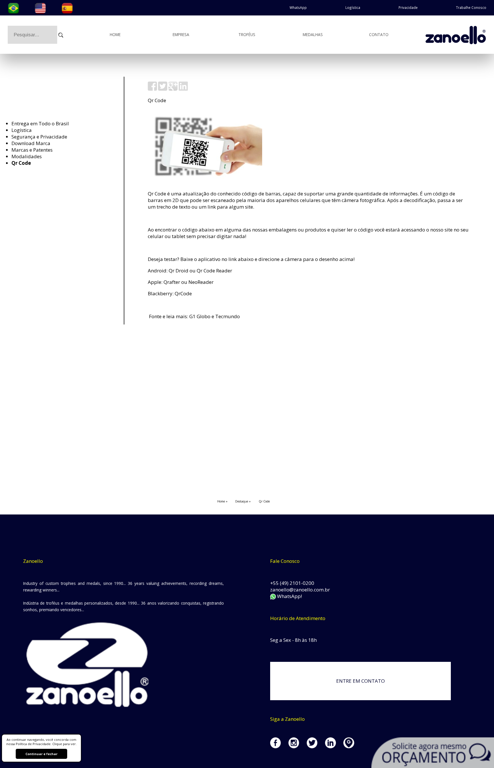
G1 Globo (199, 316)
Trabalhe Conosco (471, 7)
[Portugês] (13, 7)
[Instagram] (297, 746)
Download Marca (30, 143)
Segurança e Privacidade (39, 136)
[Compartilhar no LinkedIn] (183, 89)
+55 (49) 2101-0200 (292, 583)
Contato (379, 34)
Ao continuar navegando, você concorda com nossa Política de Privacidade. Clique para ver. (41, 741)
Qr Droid (178, 270)
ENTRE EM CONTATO (360, 681)
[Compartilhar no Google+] (173, 89)
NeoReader (201, 282)
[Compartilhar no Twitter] (162, 89)
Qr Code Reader (214, 270)
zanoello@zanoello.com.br (300, 589)
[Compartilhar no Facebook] (152, 89)
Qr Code (21, 163)
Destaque (241, 501)
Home (115, 34)
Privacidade (408, 7)
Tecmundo (227, 316)
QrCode (183, 293)
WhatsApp (298, 7)
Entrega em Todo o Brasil (40, 123)
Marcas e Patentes (32, 150)
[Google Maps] (352, 746)
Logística (352, 7)
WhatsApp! (289, 596)
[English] (40, 7)
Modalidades (26, 156)
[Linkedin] (334, 746)
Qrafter (172, 282)
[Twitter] (316, 746)
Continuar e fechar (41, 754)
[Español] (67, 7)
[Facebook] (279, 746)
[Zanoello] (459, 34)
